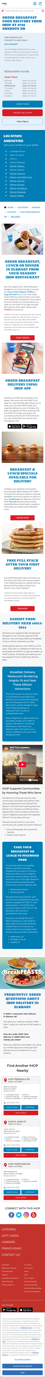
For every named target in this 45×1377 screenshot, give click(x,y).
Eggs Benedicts (11, 294)
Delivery (15, 217)
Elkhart (12, 212)
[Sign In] (35, 4)
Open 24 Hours (14, 1124)
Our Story (27, 1265)
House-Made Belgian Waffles (20, 292)
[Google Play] (9, 1309)
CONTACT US (11, 1254)
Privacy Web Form (31, 1285)
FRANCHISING (12, 1248)
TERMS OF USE (26, 1328)
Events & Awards (30, 1281)
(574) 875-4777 (13, 1103)
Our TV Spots (29, 1278)
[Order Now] (40, 4)
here (4, 660)
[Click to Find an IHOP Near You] (2, 10)
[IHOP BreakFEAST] (22, 973)
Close (22, 1373)
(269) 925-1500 (13, 1187)
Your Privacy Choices (22, 1359)
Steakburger (14, 499)
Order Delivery (22, 112)
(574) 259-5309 (13, 1145)
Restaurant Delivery (9, 1268)
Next (42, 972)
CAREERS (8, 1242)
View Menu (22, 121)
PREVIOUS (3, 972)
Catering (29, 1107)
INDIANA (36, 207)
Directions (22, 104)
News (26, 1271)
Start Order (22, 338)
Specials (13, 502)
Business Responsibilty (32, 1288)
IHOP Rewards (7, 1271)
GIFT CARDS (10, 1235)
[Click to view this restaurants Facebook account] (11, 1215)
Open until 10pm (15, 1081)
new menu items (20, 491)
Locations (23, 207)
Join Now (23, 608)
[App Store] (26, 1309)
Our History (28, 1268)
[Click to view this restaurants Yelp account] (33, 1215)
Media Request (7, 1281)
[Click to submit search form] (42, 10)
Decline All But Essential (22, 1366)
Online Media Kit (8, 1285)
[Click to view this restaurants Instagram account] (26, 1215)
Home (11, 207)
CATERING (9, 1229)
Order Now (22, 518)
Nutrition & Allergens (32, 1291)
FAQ (25, 1275)
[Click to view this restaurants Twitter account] (19, 1215)
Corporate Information (10, 1278)
